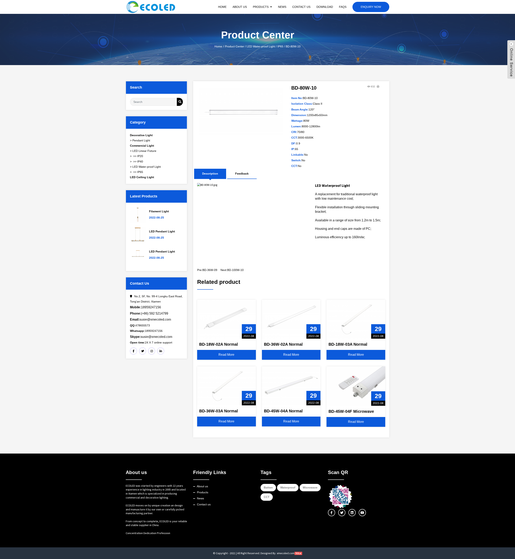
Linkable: (297, 154)
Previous (204, 116)
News (282, 6)
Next (278, 116)
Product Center (234, 46)
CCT (267, 497)
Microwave (310, 487)
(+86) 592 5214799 (149, 313)
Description (210, 173)
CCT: (294, 137)
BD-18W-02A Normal (218, 344)
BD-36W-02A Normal (283, 344)
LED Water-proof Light (261, 46)
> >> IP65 (136, 172)
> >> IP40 (136, 161)
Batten (268, 487)
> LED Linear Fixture (143, 150)
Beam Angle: (300, 109)
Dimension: (299, 115)
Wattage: (297, 120)
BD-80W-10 (293, 46)
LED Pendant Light (162, 231)
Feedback (242, 173)
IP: (293, 149)
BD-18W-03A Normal (348, 344)
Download (324, 6)
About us (202, 486)
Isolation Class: (302, 103)
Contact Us (301, 6)
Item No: (297, 98)
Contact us (204, 504)
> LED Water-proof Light (145, 166)
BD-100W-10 (235, 270)
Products (261, 6)
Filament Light (159, 211)
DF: (293, 143)
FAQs (342, 6)
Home (222, 6)
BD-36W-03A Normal (218, 411)
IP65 (280, 46)
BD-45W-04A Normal (283, 411)
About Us (240, 6)
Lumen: (296, 126)
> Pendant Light (140, 140)
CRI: (294, 132)
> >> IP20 (136, 156)
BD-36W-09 (209, 270)
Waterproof (287, 487)
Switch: (296, 160)
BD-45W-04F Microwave (351, 411)
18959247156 (145, 307)
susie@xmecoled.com (150, 319)
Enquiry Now (371, 6)
